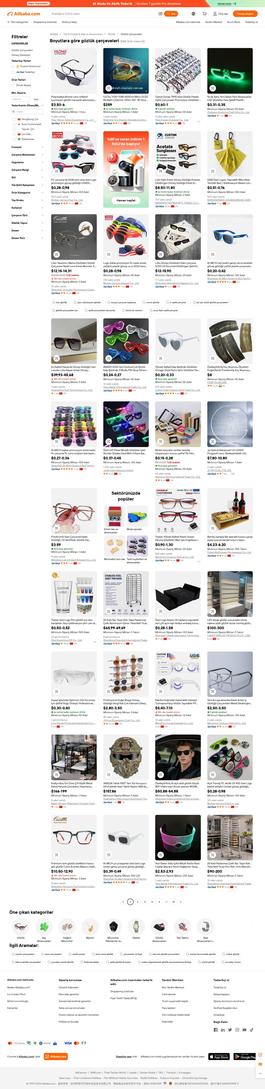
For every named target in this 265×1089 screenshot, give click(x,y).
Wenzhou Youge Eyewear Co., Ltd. (174, 723)
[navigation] (27, 468)
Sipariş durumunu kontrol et (228, 1001)
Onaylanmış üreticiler (122, 991)
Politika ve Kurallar (69, 1021)
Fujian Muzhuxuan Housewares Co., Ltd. (229, 552)
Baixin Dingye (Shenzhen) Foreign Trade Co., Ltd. (74, 803)
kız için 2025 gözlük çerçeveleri (212, 302)
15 (174, 902)
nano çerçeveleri (53, 954)
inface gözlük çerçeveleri (28, 962)
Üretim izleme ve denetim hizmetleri (79, 1014)
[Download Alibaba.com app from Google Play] (245, 1056)
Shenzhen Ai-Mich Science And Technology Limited (230, 278)
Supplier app (124, 1056)
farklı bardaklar (91, 962)
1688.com (95, 1072)
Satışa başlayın (221, 994)
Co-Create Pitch (16, 994)
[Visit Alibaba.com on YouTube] (244, 1030)
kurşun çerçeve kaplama (123, 302)
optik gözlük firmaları (120, 962)
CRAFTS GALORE (217, 382)
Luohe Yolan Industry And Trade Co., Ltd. (177, 390)
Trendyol (171, 1072)
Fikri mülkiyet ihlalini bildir (176, 1014)
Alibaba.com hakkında (20, 979)
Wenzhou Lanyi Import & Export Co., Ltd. (73, 559)
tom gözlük (61, 302)
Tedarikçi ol (219, 987)
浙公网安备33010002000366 (191, 1083)
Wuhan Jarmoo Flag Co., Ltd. (67, 200)
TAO (160, 1072)
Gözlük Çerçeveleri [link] (131, 34)
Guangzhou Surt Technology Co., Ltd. (71, 390)
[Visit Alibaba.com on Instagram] (237, 1030)
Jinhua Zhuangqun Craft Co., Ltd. (121, 720)
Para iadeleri (168, 1008)
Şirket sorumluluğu (17, 1001)
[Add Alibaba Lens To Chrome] (56, 1056)
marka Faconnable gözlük (203, 954)
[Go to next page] (181, 902)
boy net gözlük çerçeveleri (166, 954)
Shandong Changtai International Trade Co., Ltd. (126, 640)
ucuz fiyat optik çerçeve (165, 310)
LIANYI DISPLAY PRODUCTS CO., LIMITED (230, 635)
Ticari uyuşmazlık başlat (175, 1001)
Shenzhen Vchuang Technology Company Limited (74, 289)
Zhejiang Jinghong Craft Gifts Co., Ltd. (228, 112)
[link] (260, 1054)
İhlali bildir (167, 1021)
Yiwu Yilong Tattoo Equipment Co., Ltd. (72, 119)
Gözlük (111, 34)
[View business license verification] (165, 1083)
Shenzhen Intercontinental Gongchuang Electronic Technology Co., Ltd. (178, 798)
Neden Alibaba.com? (18, 987)
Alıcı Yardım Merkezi (173, 987)
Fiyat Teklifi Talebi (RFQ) (123, 998)
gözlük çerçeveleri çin (67, 310)
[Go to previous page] (123, 902)
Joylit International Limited (118, 470)
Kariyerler (12, 1008)
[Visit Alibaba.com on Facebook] (215, 1030)
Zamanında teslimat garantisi (75, 1001)
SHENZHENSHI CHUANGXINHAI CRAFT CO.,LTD (230, 200)
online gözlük (232, 954)
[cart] (205, 14)
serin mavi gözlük (104, 954)
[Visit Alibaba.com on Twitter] (230, 1030)
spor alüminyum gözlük (89, 302)
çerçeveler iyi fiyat (132, 954)
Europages (185, 1072)
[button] (160, 14)
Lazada (132, 1072)
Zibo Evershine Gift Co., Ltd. (66, 640)
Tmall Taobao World (115, 1072)
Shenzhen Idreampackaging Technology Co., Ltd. (178, 635)
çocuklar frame (233, 962)
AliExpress (81, 1072)
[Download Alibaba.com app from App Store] (219, 1056)
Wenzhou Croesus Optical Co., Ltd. (174, 557)
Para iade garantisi (69, 994)
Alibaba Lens (26, 1056)
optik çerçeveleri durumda (101, 310)
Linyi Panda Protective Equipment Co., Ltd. (74, 723)
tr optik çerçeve (178, 302)
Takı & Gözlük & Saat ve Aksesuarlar (82, 34)
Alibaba (54, 34)
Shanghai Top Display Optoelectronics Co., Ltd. (126, 119)
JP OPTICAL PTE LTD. (219, 470)
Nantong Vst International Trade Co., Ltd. (177, 476)
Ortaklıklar (219, 1014)
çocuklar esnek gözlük (62, 962)
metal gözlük (208, 962)
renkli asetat (78, 954)
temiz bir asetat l (134, 310)
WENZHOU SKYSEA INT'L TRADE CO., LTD (178, 202)
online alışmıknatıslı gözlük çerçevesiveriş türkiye (166, 962)
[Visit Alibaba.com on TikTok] (251, 1030)
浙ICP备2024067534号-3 (224, 1083)
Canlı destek (169, 994)
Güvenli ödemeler (69, 987)
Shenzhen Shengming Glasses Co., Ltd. (177, 283)
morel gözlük (152, 302)
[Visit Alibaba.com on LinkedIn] (223, 1030)
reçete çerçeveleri (24, 954)
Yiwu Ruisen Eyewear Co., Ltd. (171, 119)
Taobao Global (147, 1072)
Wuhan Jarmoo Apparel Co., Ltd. (121, 283)
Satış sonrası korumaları (72, 1008)
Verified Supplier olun (225, 1008)
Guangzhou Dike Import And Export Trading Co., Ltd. (126, 798)
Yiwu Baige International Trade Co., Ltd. (125, 387)
